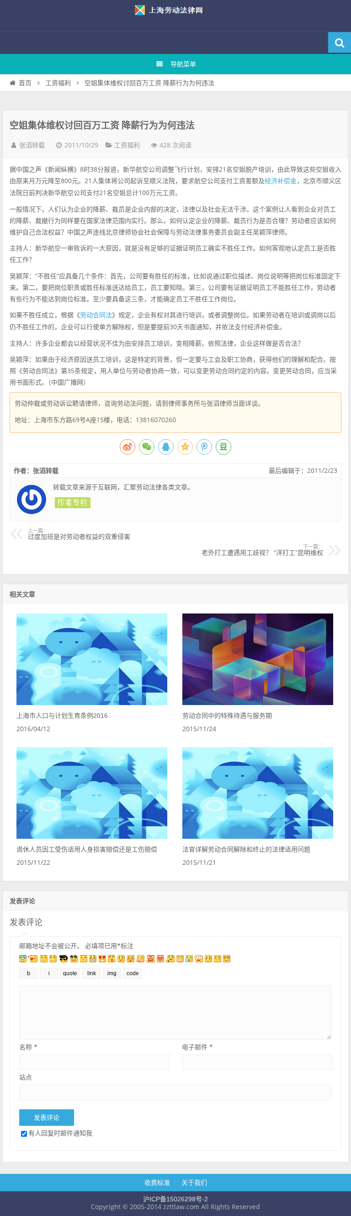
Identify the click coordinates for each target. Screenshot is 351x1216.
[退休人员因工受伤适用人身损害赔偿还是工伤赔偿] (91, 836)
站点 (25, 1077)
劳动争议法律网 (175, 16)
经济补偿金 (281, 181)
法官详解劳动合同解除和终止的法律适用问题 (246, 849)
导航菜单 (183, 64)
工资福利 (58, 83)
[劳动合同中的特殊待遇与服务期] (257, 702)
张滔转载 (32, 145)
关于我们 (194, 1182)
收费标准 (157, 1182)
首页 (25, 83)
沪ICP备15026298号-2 (175, 1199)
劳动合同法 (96, 315)
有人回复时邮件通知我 (60, 1133)
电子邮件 (197, 1046)
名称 (28, 1046)
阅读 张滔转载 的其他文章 (72, 502)
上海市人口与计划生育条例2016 (62, 715)
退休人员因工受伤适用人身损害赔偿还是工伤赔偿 (86, 849)
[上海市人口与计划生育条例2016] (91, 702)
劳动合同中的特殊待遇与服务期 (227, 715)
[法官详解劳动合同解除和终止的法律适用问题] (257, 836)
